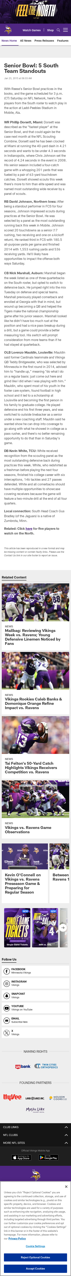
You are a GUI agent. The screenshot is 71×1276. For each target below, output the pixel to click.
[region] (35, 1228)
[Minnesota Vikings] (35, 1175)
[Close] (66, 1186)
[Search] (58, 30)
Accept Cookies (35, 1268)
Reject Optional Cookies (35, 1257)
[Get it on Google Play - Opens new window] (48, 1159)
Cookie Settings (35, 1246)
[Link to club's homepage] (8, 28)
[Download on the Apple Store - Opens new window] (21, 1158)
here (29, 528)
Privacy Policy (17, 1238)
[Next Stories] (63, 928)
